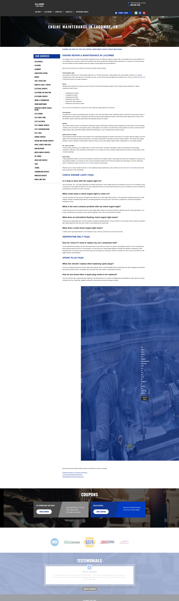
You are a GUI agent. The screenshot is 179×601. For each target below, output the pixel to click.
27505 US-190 (59, 24)
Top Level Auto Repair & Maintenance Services (92, 49)
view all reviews (89, 584)
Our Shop (38, 12)
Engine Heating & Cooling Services (74, 472)
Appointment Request (82, 12)
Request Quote (145, 398)
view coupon (44, 511)
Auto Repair (48, 12)
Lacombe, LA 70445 (68, 24)
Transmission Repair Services (73, 477)
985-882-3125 (135, 5)
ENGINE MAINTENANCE (115, 49)
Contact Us (69, 12)
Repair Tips (58, 12)
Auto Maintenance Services (72, 474)
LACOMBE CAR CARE (68, 49)
